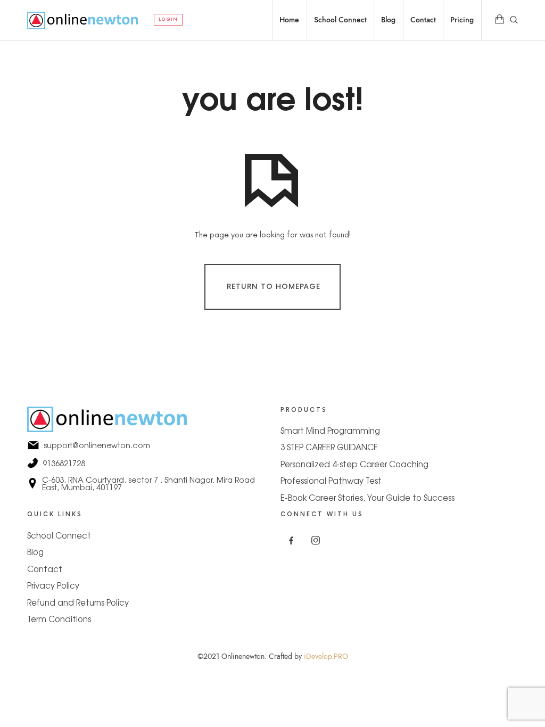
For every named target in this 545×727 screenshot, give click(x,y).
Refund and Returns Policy (78, 602)
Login (168, 19)
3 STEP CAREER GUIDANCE (329, 446)
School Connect (59, 535)
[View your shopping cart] (499, 20)
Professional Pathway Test (331, 480)
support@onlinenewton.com (146, 445)
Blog (35, 551)
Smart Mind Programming (330, 430)
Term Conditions (59, 618)
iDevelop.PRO (326, 656)
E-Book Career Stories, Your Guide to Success (367, 497)
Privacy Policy (53, 585)
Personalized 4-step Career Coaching (354, 463)
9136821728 (146, 463)
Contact (44, 568)
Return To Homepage (273, 286)
